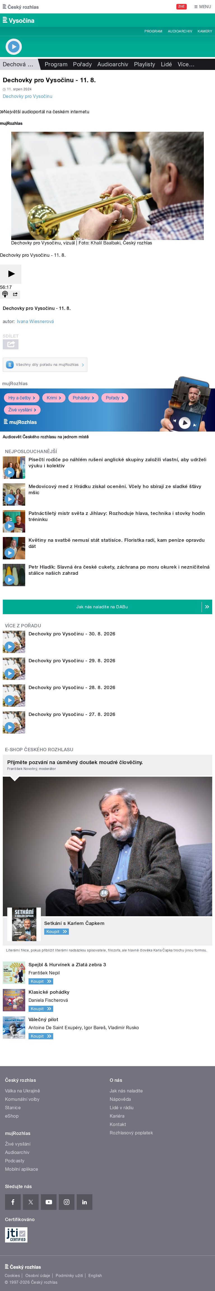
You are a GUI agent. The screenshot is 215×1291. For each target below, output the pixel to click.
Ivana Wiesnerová (35, 321)
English (95, 1275)
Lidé (166, 64)
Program (153, 31)
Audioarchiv (180, 31)
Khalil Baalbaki (105, 243)
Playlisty (144, 64)
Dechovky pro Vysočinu (27, 96)
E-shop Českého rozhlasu (39, 749)
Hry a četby (19, 398)
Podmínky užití (69, 1275)
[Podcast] (5, 295)
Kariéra (117, 1116)
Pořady (82, 64)
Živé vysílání (20, 410)
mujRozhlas (15, 383)
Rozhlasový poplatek (131, 1132)
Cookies (12, 1275)
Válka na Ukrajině (22, 1091)
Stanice (13, 1107)
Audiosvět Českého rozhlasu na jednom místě (46, 437)
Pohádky (81, 398)
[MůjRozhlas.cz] (11, 124)
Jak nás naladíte (126, 1091)
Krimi (52, 398)
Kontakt (118, 1124)
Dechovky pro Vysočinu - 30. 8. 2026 (72, 634)
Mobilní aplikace (21, 1169)
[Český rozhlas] (21, 6)
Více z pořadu (23, 625)
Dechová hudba (23, 64)
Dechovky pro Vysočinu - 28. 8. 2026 (72, 687)
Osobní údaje (37, 1275)
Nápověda (120, 1099)
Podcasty (15, 1160)
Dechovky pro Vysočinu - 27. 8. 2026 (72, 714)
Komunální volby (22, 1099)
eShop (11, 1116)
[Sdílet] (15, 295)
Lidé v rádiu (122, 1107)
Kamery (205, 31)
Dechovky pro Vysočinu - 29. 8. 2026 (72, 660)
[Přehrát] (10, 274)
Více (186, 64)
